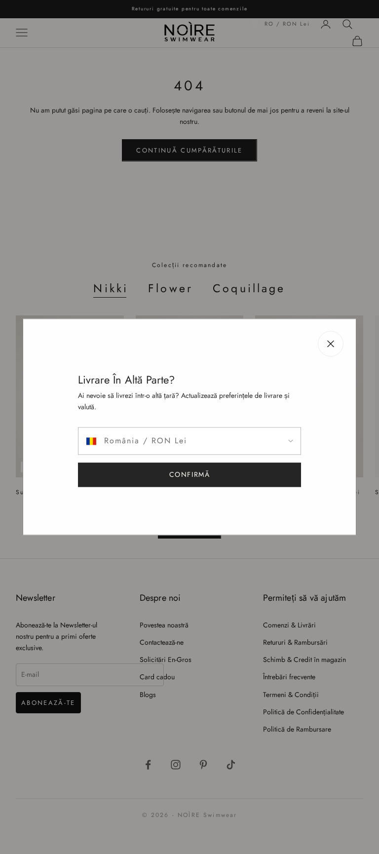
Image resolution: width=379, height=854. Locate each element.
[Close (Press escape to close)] (330, 343)
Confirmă (189, 475)
